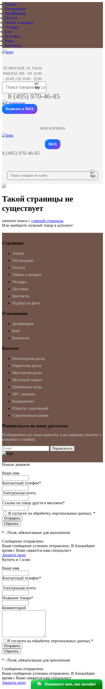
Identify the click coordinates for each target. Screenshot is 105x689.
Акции (11, 4)
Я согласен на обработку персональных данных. (51, 513)
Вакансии (20, 338)
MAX (52, 144)
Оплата (11, 18)
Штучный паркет (27, 380)
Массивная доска (27, 373)
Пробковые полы (27, 387)
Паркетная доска (26, 365)
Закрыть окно (14, 555)
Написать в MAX (20, 109)
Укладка (12, 27)
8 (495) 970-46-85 (34, 96)
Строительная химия (30, 415)
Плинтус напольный (30, 408)
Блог (9, 31)
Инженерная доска (28, 358)
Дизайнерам (15, 13)
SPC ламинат (23, 394)
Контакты (13, 45)
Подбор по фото (26, 303)
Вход (9, 41)
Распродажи (15, 9)
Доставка (13, 36)
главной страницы (47, 221)
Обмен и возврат (19, 22)
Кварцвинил (23, 401)
